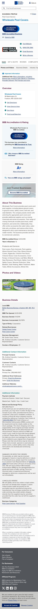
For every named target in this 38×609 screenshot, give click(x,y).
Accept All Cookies (11, 605)
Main (4, 62)
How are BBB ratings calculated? (19, 178)
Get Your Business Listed (10, 567)
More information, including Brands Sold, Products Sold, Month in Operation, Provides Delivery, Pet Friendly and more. (18, 78)
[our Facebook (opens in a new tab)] (11, 589)
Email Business (28, 51)
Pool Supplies (20, 503)
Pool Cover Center (8, 331)
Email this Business (14, 378)
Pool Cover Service (8, 503)
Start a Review (7, 557)
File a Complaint (7, 559)
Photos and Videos (7, 67)
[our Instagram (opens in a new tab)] (15, 589)
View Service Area (13, 106)
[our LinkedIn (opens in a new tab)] (7, 589)
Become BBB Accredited (19, 192)
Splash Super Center (9, 329)
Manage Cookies (27, 605)
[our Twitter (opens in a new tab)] (3, 589)
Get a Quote (13, 62)
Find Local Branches (14, 114)
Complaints (33, 62)
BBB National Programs (10, 584)
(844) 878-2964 (28, 48)
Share (34, 14)
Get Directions (12, 102)
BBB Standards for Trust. (23, 144)
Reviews (23, 62)
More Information (19, 148)
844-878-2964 (8, 420)
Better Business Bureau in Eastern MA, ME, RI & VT (18, 309)
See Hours (10, 110)
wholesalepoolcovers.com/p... (12, 386)
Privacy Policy (12, 600)
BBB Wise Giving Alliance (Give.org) (14, 582)
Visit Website (27, 44)
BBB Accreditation (8, 569)
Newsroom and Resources (11, 572)
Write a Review (28, 55)
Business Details (21, 67)
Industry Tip (34, 67)
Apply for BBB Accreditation (11, 571)
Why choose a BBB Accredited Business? (18, 154)
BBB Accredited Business (12, 34)
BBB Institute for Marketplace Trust (14, 580)
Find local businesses (13, 8)
